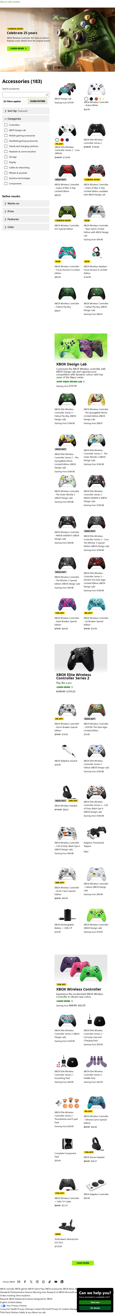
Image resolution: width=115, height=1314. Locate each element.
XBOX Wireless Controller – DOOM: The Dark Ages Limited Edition (96, 727)
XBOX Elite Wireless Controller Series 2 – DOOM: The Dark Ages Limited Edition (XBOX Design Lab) (95, 579)
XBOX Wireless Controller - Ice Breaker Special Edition (96, 621)
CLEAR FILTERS (37, 101)
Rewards (4, 1298)
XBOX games (21, 1288)
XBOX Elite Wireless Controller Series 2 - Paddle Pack (93, 1074)
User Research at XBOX (53, 1292)
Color (11, 227)
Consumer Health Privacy (12, 1308)
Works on (13, 203)
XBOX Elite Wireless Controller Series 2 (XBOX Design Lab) (67, 1033)
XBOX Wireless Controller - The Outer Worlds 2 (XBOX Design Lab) (67, 494)
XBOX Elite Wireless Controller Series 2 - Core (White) (67, 150)
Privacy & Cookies (60, 1308)
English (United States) (11, 1302)
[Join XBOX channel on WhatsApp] (43, 1281)
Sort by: (17, 111)
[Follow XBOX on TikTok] (49, 1281)
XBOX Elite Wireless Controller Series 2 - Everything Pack (64, 1074)
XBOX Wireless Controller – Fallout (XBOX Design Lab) (96, 887)
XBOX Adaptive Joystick (66, 760)
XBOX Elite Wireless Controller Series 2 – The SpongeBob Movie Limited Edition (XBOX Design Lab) (66, 461)
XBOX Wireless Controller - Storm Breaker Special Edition (67, 727)
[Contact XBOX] (19, 1281)
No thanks (95, 1308)
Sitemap (29, 1308)
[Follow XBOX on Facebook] (25, 1281)
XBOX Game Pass (36, 1288)
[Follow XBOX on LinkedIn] (62, 1281)
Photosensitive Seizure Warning (25, 1292)
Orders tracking (7, 1295)
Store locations (23, 1295)
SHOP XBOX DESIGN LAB (69, 381)
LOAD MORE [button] (83, 1263)
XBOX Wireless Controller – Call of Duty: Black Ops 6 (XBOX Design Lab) (67, 846)
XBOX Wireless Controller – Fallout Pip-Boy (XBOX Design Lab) (96, 307)
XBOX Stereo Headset (94, 1157)
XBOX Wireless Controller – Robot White (96, 104)
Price (11, 211)
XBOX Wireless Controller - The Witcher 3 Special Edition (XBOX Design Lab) (67, 580)
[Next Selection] (103, 99)
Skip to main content (10, 1)
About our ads (39, 1312)
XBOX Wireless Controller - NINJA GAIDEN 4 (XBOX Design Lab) (67, 535)
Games (30, 1298)
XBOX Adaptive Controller (96, 1194)
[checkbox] (11, 125)
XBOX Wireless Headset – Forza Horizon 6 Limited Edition (96, 270)
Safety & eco (25, 1312)
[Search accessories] (46, 94)
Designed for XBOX (43, 1298)
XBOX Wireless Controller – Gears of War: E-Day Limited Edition (67, 188)
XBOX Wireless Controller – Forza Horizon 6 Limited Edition (67, 270)
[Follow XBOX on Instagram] (37, 1281)
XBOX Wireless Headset (66, 805)
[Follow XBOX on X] (31, 1281)
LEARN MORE (63, 687)
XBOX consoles (7, 1288)
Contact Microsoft (42, 1308)
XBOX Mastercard (17, 1298)
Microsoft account (73, 1292)
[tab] (55, 67)
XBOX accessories (53, 1288)
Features (13, 219)
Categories (14, 118)
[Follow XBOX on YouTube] (56, 1281)
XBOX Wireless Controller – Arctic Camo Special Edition (67, 891)
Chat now (95, 1302)
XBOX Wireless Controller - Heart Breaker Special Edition (67, 621)
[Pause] (50, 67)
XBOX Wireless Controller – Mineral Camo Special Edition (96, 1119)
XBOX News (68, 1288)
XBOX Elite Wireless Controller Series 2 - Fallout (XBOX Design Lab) (96, 764)
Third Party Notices (9, 1312)
